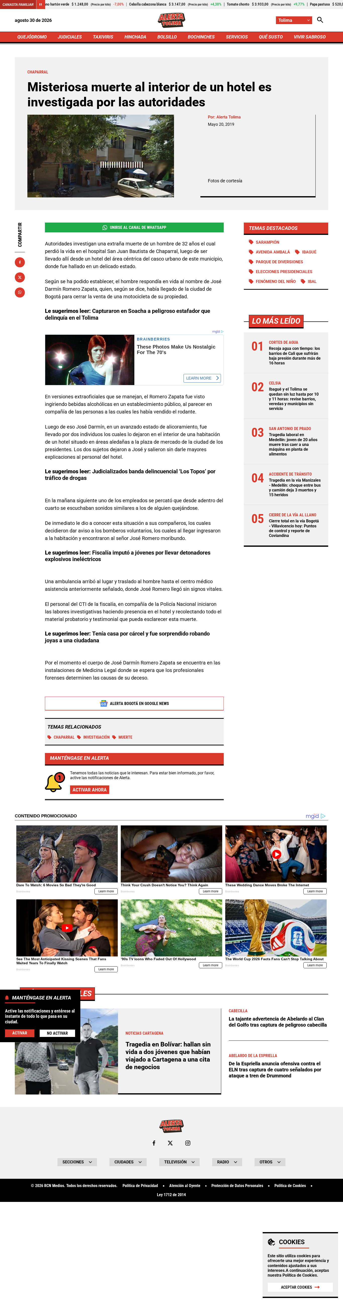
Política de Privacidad (140, 1186)
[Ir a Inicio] (172, 20)
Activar (19, 1033)
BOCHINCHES (201, 36)
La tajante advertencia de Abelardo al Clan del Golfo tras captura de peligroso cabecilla (278, 1022)
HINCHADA (135, 36)
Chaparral (64, 737)
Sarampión (267, 242)
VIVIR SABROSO (310, 36)
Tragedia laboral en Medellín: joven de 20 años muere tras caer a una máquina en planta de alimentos (293, 444)
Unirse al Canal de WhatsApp (138, 227)
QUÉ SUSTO (271, 36)
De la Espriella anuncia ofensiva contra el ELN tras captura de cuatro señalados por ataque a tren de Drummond (275, 1070)
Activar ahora (90, 790)
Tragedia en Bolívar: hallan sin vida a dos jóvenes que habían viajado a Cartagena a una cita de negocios (168, 1056)
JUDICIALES (70, 36)
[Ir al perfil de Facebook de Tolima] (154, 1143)
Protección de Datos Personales (237, 1186)
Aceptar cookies (296, 1287)
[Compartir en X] (20, 277)
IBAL (312, 281)
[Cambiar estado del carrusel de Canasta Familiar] (40, 4)
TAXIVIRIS (103, 36)
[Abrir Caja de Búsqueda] (320, 20)
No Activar (57, 1033)
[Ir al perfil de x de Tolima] (170, 1143)
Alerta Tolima (228, 117)
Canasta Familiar (18, 5)
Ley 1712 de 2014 (171, 1195)
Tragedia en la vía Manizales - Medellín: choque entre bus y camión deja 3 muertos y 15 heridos (295, 487)
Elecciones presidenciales (284, 271)
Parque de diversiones (279, 262)
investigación (96, 737)
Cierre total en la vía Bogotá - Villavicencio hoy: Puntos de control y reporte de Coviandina (294, 528)
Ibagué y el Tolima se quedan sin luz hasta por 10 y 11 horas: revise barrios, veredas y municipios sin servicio (294, 399)
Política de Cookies (299, 1275)
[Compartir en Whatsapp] (20, 292)
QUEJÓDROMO (32, 36)
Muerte (125, 737)
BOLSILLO (167, 36)
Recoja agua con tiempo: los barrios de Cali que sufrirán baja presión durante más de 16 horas (295, 355)
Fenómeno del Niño (276, 281)
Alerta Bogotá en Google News (139, 703)
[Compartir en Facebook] (20, 262)
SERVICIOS (237, 36)
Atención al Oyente (184, 1186)
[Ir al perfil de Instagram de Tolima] (187, 1143)
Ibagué (309, 252)
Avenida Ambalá (273, 252)
